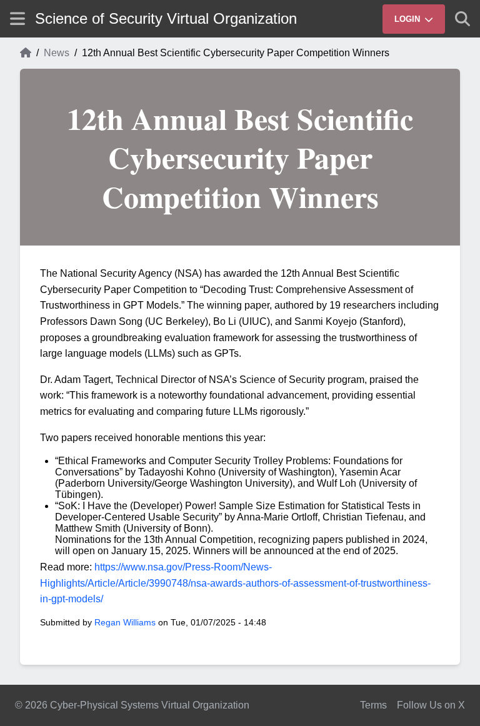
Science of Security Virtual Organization (166, 18)
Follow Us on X (431, 705)
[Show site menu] (17, 18)
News (56, 52)
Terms (373, 705)
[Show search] (462, 18)
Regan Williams (125, 622)
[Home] (25, 53)
